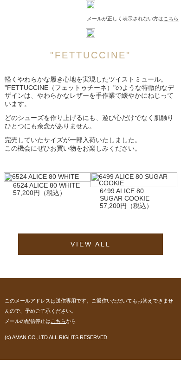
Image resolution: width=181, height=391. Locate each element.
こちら (171, 18)
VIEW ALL (91, 244)
